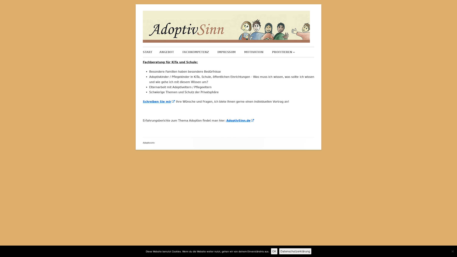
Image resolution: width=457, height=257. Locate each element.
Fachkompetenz (195, 52)
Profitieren (282, 52)
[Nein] (452, 251)
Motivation (253, 52)
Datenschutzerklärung (295, 251)
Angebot (166, 52)
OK (274, 251)
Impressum (226, 52)
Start (147, 52)
